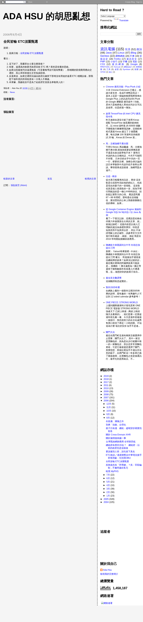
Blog (133, 52)
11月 (108, 407)
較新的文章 (9, 179)
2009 (106, 391)
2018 (106, 379)
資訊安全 (132, 59)
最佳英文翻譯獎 (113, 278)
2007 (106, 397)
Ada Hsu (107, 570)
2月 (108, 492)
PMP (102, 61)
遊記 (110, 72)
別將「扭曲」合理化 (116, 425)
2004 (106, 502)
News (12, 92)
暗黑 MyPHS (112, 471)
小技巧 (113, 61)
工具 (108, 69)
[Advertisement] (112, 515)
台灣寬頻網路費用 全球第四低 (120, 441)
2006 (106, 400)
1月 (108, 496)
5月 (108, 482)
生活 (127, 49)
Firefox (117, 59)
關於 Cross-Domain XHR (118, 434)
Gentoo (104, 55)
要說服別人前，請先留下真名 (120, 451)
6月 (108, 478)
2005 (106, 499)
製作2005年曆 (113, 287)
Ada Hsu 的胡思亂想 (46, 16)
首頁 (49, 179)
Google (134, 64)
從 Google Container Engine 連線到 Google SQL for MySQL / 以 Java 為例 (123, 212)
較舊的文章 (90, 179)
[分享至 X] (34, 88)
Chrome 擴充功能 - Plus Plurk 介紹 (123, 86)
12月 (109, 404)
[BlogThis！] (32, 88)
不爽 (132, 56)
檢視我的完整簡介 (109, 574)
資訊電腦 (107, 49)
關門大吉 (110, 332)
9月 (108, 414)
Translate (123, 20)
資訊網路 (118, 64)
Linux (121, 52)
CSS (102, 64)
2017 (106, 382)
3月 (108, 489)
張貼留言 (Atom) (19, 185)
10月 (109, 411)
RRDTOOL (105, 67)
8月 (108, 418)
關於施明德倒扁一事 (116, 438)
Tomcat (117, 67)
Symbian (126, 69)
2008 (106, 394)
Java (109, 52)
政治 (139, 49)
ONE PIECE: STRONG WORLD (122, 302)
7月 (108, 475)
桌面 (117, 69)
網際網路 (120, 56)
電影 (135, 61)
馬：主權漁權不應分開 (117, 143)
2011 (106, 385)
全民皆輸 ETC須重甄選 (31, 53)
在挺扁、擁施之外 (115, 421)
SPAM (102, 72)
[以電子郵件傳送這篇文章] (29, 88)
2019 (106, 376)
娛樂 (136, 69)
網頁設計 (128, 67)
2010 (106, 388)
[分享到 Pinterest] (40, 88)
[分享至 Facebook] (37, 88)
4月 (108, 485)
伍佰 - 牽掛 (111, 176)
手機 (125, 61)
